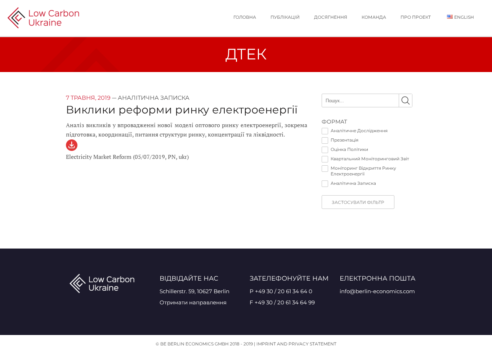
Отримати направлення (193, 302)
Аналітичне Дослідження (359, 130)
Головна (244, 17)
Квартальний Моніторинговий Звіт (370, 158)
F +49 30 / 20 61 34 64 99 (282, 302)
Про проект (416, 17)
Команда (374, 17)
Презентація (344, 140)
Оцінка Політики (349, 149)
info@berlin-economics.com (377, 291)
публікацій (285, 17)
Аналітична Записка (353, 183)
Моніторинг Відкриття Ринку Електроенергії (363, 170)
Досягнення (330, 17)
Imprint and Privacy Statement (296, 344)
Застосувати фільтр (358, 202)
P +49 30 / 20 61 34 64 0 (281, 291)
